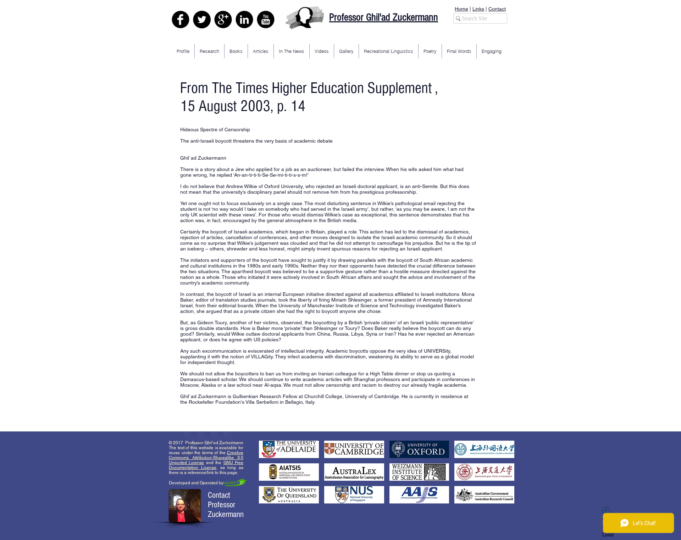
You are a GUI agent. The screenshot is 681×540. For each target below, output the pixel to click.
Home (461, 9)
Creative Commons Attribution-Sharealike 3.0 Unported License (206, 457)
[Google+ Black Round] (223, 19)
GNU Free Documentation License (206, 465)
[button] (289, 449)
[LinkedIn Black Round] (244, 19)
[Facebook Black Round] (180, 19)
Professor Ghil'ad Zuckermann (383, 17)
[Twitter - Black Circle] (202, 19)
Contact (497, 9)
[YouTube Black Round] (266, 19)
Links (478, 9)
